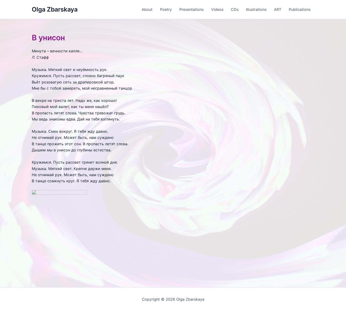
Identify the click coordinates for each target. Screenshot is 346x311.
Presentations (191, 9)
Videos (217, 9)
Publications (299, 9)
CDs (234, 9)
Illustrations (256, 9)
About (147, 9)
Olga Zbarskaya (55, 9)
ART (277, 9)
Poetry (166, 9)
